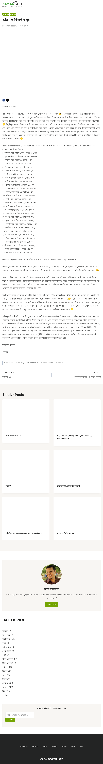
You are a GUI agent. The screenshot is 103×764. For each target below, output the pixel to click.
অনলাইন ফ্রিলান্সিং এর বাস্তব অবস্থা (88, 375)
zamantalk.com (11, 26)
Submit (10, 720)
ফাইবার (4, 667)
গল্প (3, 655)
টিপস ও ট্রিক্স (7, 663)
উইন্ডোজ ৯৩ (8, 375)
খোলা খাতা (13, 14)
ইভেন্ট (4, 643)
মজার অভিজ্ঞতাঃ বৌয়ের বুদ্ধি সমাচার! (68, 486)
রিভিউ (4, 691)
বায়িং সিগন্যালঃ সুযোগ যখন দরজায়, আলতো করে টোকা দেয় (24, 533)
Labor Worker (47, 363)
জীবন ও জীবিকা (7, 659)
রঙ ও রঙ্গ (5, 687)
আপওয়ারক (6, 635)
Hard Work (8, 363)
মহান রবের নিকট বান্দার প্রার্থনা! (66, 533)
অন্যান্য (5, 631)
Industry (20, 363)
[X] (7, 100)
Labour (59, 363)
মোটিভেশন (6, 683)
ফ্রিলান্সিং (5, 671)
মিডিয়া (4, 679)
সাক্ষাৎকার (5, 695)
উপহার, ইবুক (6, 647)
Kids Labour (32, 363)
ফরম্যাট (8, 486)
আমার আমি (6, 14)
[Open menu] (98, 4)
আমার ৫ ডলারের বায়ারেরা (14, 435)
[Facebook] (3, 100)
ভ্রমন (4, 675)
